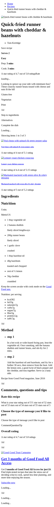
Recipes (11, 6)
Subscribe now (8, 482)
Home (10, 3)
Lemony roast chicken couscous (12, 164)
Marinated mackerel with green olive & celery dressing (21, 184)
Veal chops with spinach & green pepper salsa (17, 147)
